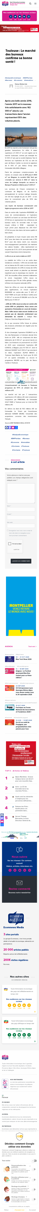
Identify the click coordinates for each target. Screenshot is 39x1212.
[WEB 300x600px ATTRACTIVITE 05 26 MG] (21, 606)
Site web (10, 522)
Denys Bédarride (21, 84)
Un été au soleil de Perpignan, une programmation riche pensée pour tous (23, 725)
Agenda (5, 1114)
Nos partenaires (16, 1079)
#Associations (10, 700)
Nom (9, 506)
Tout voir (31, 646)
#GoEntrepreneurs (27, 683)
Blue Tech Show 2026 (24, 659)
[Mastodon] (2, 818)
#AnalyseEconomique (13, 78)
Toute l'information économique (17, 4)
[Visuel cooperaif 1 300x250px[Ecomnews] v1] (21, 753)
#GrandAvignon (23, 666)
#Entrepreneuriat (11, 683)
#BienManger (10, 666)
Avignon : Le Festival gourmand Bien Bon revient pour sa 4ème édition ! (24, 674)
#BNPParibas (27, 78)
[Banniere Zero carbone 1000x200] (19, 835)
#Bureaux (8, 80)
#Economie (18, 80)
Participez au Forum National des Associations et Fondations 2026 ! (25, 709)
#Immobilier (28, 80)
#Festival (8, 717)
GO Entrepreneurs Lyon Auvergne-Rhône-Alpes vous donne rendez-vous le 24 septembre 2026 (25, 691)
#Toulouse (25, 446)
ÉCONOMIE (6, 1102)
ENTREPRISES (6, 1126)
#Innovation (9, 654)
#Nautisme (20, 654)
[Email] (2, 821)
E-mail (9, 514)
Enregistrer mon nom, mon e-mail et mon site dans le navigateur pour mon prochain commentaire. (20, 533)
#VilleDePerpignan (21, 717)
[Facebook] (2, 815)
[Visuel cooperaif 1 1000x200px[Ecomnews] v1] (19, 28)
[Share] (2, 824)
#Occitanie (16, 446)
